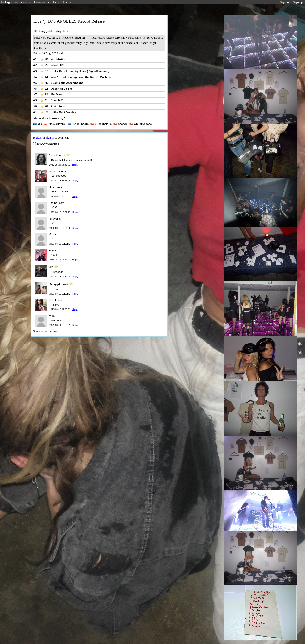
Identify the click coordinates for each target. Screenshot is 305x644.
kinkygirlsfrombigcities (53, 31)
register (37, 137)
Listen (67, 2)
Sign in (284, 2)
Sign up (298, 2)
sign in (50, 137)
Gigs (56, 2)
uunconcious (103, 123)
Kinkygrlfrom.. (57, 123)
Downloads (41, 2)
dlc (40, 123)
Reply (75, 164)
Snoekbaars (81, 123)
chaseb (123, 123)
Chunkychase (143, 123)
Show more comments (46, 331)
